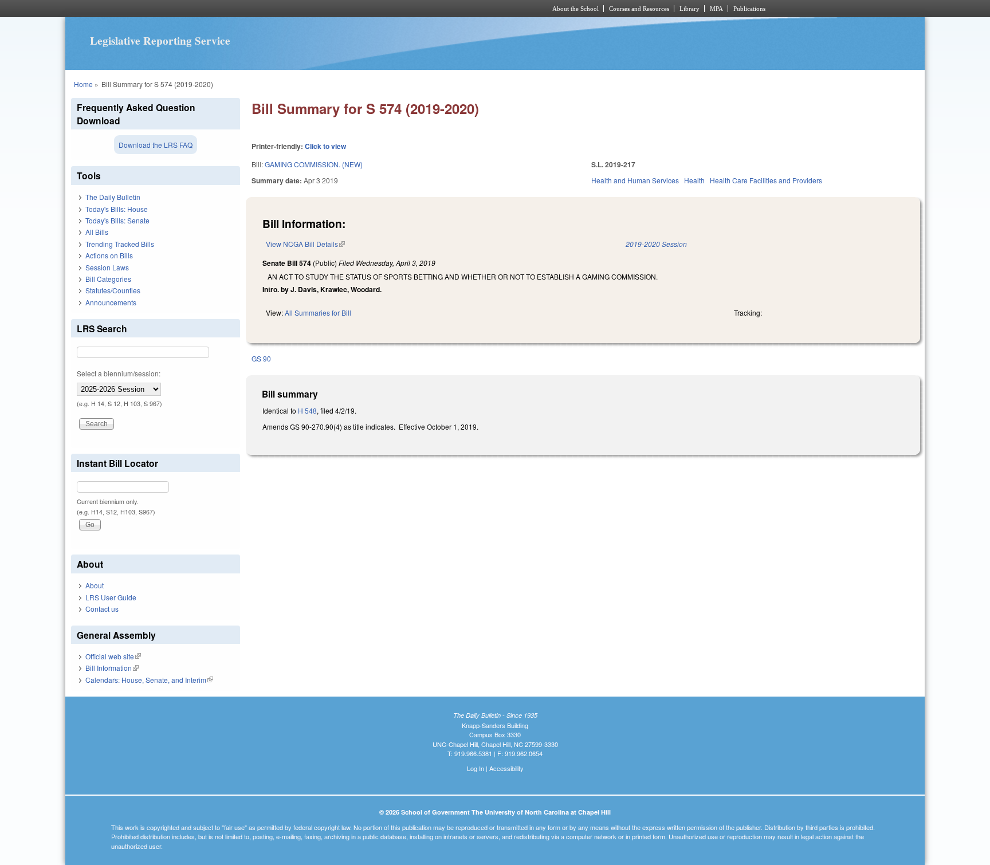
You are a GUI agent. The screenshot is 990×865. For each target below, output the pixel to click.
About (94, 585)
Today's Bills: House (116, 209)
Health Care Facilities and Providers (766, 180)
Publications (749, 8)
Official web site (113, 656)
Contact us (102, 609)
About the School (575, 8)
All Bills (96, 232)
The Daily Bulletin (112, 197)
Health (694, 180)
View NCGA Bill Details (305, 244)
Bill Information (112, 668)
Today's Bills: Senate (117, 220)
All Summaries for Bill (318, 312)
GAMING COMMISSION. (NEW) (314, 164)
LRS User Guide (110, 597)
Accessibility (506, 768)
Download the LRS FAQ (155, 145)
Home (83, 84)
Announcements (110, 302)
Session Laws (107, 267)
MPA (716, 8)
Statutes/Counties (112, 290)
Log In (475, 768)
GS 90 (261, 358)
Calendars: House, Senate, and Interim (149, 680)
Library (689, 8)
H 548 (307, 410)
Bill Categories (108, 279)
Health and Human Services (635, 180)
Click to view (325, 146)
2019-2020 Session (656, 244)
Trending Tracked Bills (119, 244)
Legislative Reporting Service (160, 41)
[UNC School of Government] (343, 8)
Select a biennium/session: (118, 373)
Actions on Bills (109, 255)
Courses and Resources (639, 8)
